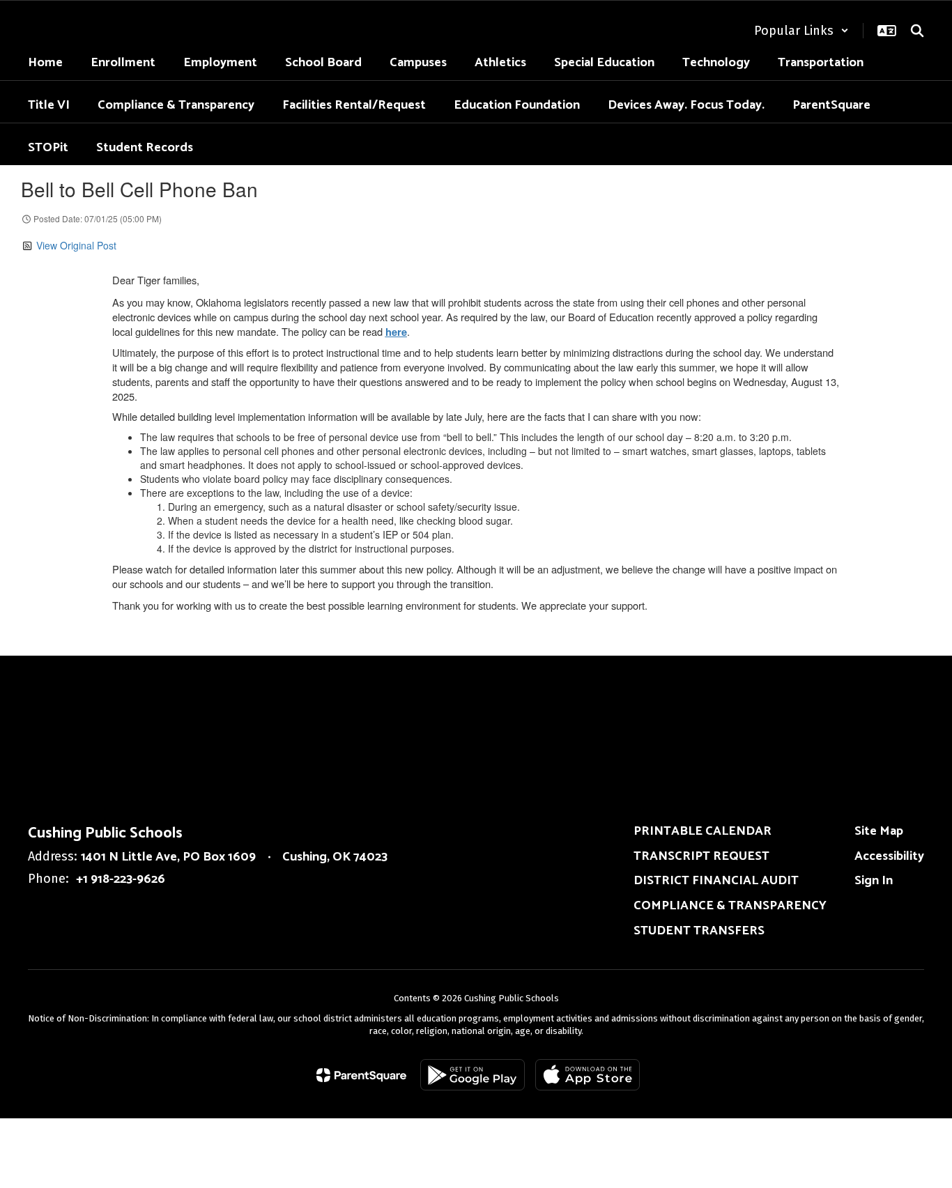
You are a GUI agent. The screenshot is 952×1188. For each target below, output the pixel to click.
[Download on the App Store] (587, 1074)
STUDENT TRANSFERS (699, 930)
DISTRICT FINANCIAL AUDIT (716, 880)
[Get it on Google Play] (472, 1074)
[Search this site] (917, 31)
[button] (801, 30)
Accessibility (889, 856)
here (396, 332)
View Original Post (76, 245)
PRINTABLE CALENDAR (702, 831)
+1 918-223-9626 (120, 879)
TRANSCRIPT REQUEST (701, 856)
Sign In (873, 880)
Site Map (878, 831)
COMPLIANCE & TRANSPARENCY (730, 905)
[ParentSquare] (361, 1075)
